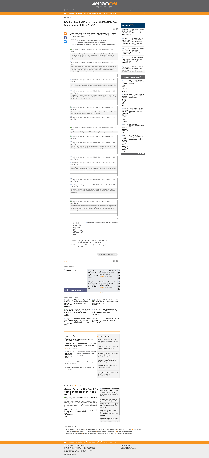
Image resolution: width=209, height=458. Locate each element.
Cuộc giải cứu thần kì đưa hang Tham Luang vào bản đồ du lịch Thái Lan (82, 320)
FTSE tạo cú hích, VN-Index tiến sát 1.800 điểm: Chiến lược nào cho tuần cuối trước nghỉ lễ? (137, 41)
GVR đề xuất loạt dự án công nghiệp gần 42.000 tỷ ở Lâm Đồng (86, 410)
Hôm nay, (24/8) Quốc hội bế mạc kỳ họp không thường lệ (138, 31)
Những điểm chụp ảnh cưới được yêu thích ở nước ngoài (110, 310)
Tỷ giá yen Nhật (137, 429)
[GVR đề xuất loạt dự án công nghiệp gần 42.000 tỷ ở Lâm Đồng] (68, 413)
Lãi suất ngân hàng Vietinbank (105, 433)
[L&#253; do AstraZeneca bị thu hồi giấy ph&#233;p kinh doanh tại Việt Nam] (127, 60)
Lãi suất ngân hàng (91, 431)
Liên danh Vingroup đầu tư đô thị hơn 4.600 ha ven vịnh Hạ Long (136, 82)
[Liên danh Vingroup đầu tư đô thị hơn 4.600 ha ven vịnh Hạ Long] (125, 86)
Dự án (86, 13)
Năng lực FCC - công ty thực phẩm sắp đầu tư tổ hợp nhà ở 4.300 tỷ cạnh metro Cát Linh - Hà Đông (109, 413)
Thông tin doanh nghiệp (132, 77)
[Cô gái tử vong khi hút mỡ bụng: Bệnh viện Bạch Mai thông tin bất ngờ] (93, 285)
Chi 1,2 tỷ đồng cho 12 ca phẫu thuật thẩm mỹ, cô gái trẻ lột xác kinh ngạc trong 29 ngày (92, 241)
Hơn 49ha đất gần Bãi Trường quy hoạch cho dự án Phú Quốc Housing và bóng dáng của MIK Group (136, 137)
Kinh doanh (113, 13)
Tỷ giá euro (121, 429)
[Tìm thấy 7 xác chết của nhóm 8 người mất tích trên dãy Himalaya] (68, 312)
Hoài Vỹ (66, 29)
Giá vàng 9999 (80, 429)
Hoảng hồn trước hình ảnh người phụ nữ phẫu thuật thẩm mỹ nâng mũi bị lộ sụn (96, 44)
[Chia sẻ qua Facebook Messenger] (65, 41)
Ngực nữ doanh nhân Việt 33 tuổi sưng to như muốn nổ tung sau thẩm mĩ (107, 272)
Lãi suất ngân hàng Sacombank (74, 433)
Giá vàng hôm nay (70, 429)
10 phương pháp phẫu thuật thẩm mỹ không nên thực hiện (92, 245)
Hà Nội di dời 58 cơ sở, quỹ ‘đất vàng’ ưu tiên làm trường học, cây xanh (107, 341)
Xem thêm (141, 154)
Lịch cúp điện (80, 431)
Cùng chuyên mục (71, 297)
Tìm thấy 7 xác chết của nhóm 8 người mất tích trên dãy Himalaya (82, 310)
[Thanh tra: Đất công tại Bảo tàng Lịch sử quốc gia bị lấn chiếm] (69, 355)
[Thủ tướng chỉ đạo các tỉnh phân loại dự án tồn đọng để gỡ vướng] (110, 389)
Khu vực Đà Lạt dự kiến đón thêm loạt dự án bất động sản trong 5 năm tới (80, 344)
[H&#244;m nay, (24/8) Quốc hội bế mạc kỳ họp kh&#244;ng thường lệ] (127, 32)
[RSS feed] (73, 10)
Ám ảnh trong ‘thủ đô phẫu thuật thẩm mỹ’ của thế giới (78, 229)
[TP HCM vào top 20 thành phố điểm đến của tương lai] (97, 303)
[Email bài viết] (116, 29)
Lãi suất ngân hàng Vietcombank (123, 433)
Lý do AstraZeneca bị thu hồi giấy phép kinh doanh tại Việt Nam (137, 59)
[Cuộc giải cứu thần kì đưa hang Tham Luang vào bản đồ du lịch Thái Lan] (68, 322)
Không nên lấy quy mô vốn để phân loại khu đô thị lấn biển (79, 367)
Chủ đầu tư (92, 13)
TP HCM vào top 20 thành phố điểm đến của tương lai (111, 301)
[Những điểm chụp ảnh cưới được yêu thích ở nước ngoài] (97, 312)
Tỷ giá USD (129, 429)
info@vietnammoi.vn (71, 454)
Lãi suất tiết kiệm (101, 431)
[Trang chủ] (65, 13)
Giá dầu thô (101, 429)
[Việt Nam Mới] (104, 5)
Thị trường (79, 13)
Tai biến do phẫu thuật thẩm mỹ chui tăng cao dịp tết (92, 42)
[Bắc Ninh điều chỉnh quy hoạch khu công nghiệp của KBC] (125, 128)
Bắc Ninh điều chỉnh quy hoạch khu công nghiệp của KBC (136, 126)
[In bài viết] (113, 29)
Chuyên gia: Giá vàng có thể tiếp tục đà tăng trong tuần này (138, 50)
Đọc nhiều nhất (104, 336)
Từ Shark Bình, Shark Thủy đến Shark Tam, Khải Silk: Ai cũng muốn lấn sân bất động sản (136, 110)
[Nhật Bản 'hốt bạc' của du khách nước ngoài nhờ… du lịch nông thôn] (68, 303)
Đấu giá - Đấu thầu (102, 13)
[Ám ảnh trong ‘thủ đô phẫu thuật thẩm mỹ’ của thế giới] (102, 229)
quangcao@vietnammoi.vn (130, 448)
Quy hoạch (71, 13)
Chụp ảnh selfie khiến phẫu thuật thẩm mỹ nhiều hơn (92, 40)
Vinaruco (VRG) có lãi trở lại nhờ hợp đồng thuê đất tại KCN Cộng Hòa (136, 96)
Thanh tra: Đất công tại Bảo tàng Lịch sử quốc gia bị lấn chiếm (86, 352)
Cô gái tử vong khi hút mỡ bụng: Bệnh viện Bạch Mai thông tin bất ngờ (107, 283)
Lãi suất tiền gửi (112, 431)
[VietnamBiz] (128, 25)
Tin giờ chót (70, 336)
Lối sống (67, 18)
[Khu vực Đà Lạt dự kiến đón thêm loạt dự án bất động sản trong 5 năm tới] (80, 340)
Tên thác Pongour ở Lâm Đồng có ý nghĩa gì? (111, 319)
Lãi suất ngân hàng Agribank (124, 431)
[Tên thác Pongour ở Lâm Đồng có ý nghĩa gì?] (97, 322)
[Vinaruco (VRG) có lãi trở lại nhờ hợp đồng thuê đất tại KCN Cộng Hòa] (125, 100)
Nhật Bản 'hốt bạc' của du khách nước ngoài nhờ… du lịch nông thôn (82, 301)
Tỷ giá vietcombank (71, 431)
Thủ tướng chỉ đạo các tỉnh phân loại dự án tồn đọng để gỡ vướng (109, 394)
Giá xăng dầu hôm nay (91, 429)
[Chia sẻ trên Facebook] (65, 37)
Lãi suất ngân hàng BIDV (89, 433)
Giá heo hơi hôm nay (111, 429)
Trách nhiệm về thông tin (69, 456)
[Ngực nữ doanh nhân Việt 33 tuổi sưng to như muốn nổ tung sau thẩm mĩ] (93, 274)
